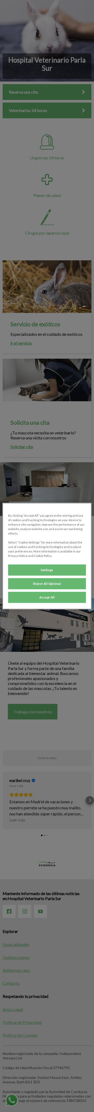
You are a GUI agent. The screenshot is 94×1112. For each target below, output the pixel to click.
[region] (47, 555)
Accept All (47, 597)
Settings (47, 570)
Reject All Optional (47, 583)
